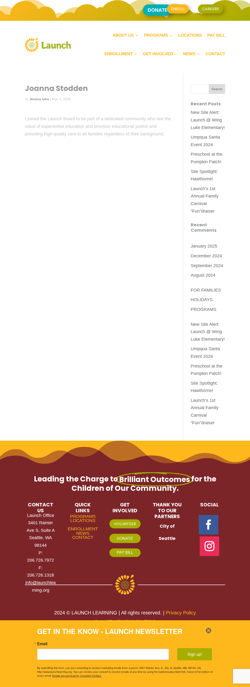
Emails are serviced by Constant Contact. (77, 675)
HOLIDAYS (202, 299)
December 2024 (206, 255)
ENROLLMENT (83, 528)
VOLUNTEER (125, 524)
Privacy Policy (181, 612)
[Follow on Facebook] (208, 524)
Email (42, 644)
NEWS (82, 533)
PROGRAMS (203, 309)
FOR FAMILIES (206, 290)
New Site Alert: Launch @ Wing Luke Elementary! (208, 120)
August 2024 (203, 275)
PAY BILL (125, 552)
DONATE (157, 10)
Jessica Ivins (39, 99)
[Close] (208, 630)
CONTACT (82, 537)
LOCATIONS (82, 520)
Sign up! (195, 654)
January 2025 (204, 246)
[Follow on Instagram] (209, 546)
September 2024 (207, 265)
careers (210, 9)
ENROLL (178, 9)
